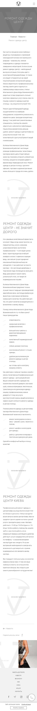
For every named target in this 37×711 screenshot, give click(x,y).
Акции (18, 688)
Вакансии (18, 678)
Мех (18, 682)
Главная (13, 37)
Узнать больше (26, 704)
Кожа (18, 685)
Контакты (18, 691)
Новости (21, 37)
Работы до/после (18, 672)
